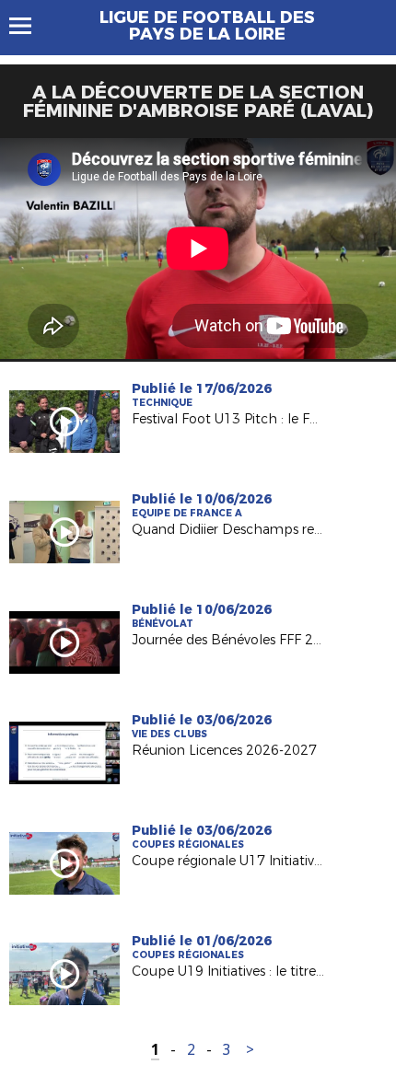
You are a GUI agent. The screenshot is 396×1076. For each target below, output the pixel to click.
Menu (29, 26)
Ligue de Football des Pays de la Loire (207, 25)
